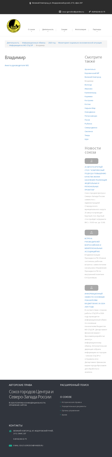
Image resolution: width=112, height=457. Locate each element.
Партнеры (97, 29)
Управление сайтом (18, 405)
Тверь (87, 135)
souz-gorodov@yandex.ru (73, 11)
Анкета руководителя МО (17, 65)
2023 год (51, 42)
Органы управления (70, 410)
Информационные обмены (33, 42)
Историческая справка (72, 402)
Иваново (88, 88)
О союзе (31, 29)
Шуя (86, 139)
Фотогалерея (80, 29)
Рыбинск (88, 123)
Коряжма (88, 96)
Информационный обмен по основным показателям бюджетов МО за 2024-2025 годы (95, 300)
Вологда (88, 85)
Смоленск (89, 131)
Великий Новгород (93, 77)
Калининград (90, 92)
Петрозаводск (91, 116)
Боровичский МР (92, 73)
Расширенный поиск (74, 385)
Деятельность (48, 29)
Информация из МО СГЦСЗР (21, 45)
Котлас (88, 104)
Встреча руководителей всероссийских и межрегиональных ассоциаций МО (93, 245)
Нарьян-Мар (90, 108)
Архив (64, 414)
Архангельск (90, 69)
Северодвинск (91, 127)
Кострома (89, 100)
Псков (87, 120)
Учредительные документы (74, 406)
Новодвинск (90, 112)
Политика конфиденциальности (30, 403)
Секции (64, 29)
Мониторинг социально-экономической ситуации (80, 42)
